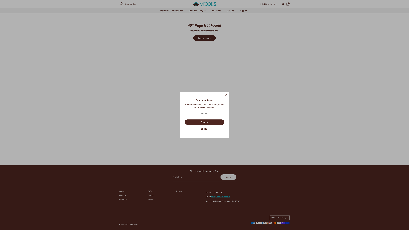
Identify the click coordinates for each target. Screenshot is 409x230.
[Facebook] (205, 129)
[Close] (226, 95)
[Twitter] (202, 129)
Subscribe (204, 122)
